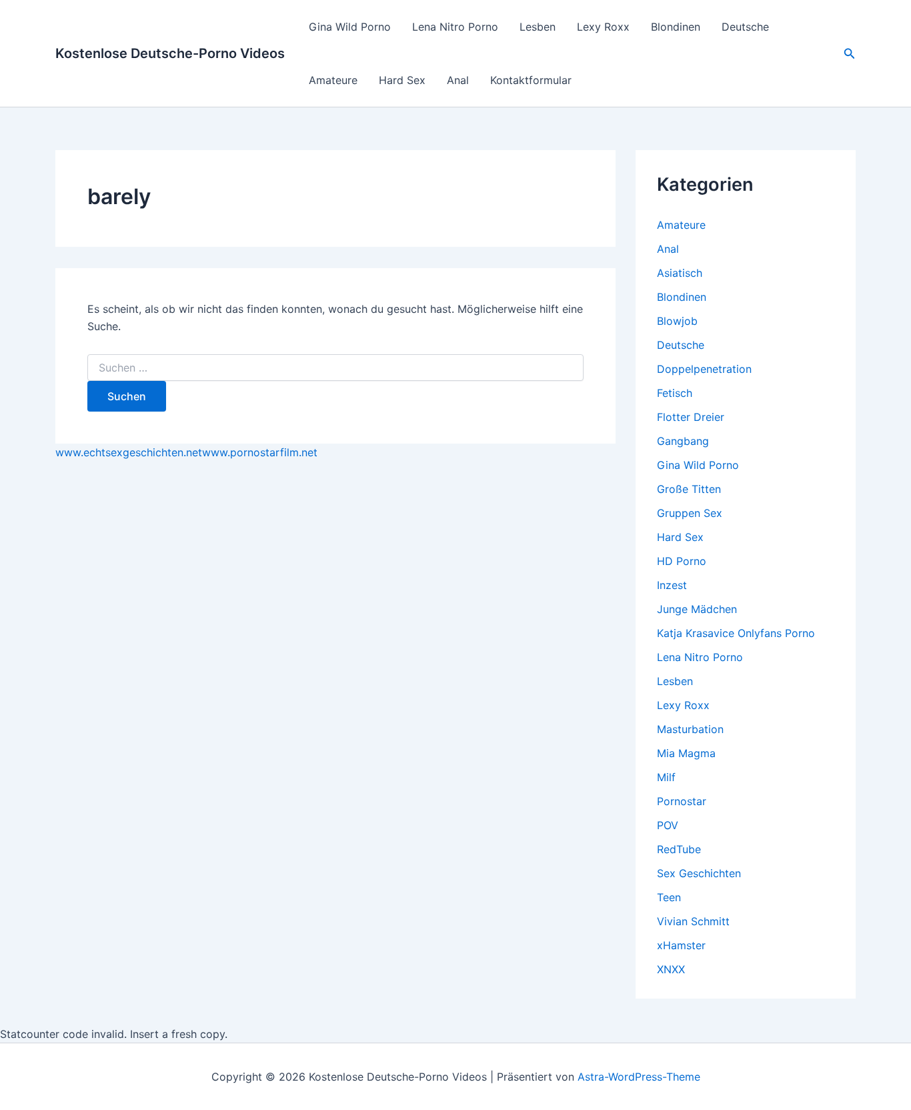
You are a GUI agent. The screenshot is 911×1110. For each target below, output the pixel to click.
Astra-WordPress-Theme (639, 1076)
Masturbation (690, 729)
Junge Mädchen (697, 609)
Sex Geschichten (699, 873)
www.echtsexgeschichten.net (128, 452)
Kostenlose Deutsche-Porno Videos (170, 53)
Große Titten (689, 489)
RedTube (679, 849)
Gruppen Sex (689, 513)
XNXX (671, 969)
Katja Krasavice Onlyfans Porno (736, 633)
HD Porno (681, 561)
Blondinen (675, 26)
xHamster (681, 945)
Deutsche (745, 26)
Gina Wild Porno (350, 26)
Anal (458, 80)
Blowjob (677, 321)
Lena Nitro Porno (455, 26)
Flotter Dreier (690, 417)
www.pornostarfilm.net (259, 452)
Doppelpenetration (704, 369)
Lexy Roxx (603, 26)
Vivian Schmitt (693, 921)
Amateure (333, 80)
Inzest (672, 585)
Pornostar (681, 801)
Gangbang (683, 441)
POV (667, 825)
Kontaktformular (531, 80)
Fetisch (674, 393)
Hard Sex (402, 80)
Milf (666, 777)
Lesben (538, 26)
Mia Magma (686, 753)
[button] (850, 53)
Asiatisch (679, 273)
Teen (669, 897)
